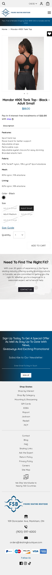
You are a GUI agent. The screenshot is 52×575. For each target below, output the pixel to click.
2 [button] (27, 93)
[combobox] (19, 235)
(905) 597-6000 (26, 531)
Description (8, 126)
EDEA (26, 408)
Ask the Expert (26, 452)
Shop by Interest (26, 391)
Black (3, 197)
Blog (26, 440)
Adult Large (26, 214)
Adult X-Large (10, 220)
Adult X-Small (10, 208)
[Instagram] (25, 563)
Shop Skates (26, 386)
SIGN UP (26, 375)
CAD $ (31, 3)
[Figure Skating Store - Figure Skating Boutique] (15, 13)
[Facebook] (21, 563)
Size (4, 203)
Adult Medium (10, 214)
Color (8, 193)
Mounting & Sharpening (26, 399)
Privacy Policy (26, 461)
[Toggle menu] (49, 13)
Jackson (26, 416)
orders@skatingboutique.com (26, 542)
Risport (26, 412)
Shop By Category (26, 395)
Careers (26, 465)
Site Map (26, 469)
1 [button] (24, 93)
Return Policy (26, 457)
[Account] (41, 3)
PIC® (26, 425)
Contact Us (26, 289)
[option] (26, 63)
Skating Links (26, 448)
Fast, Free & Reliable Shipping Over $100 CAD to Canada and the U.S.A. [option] (26, 22)
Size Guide (8, 227)
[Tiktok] (29, 563)
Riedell (26, 421)
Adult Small (26, 208)
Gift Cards (26, 403)
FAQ (26, 444)
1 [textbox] (15, 235)
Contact (26, 435)
